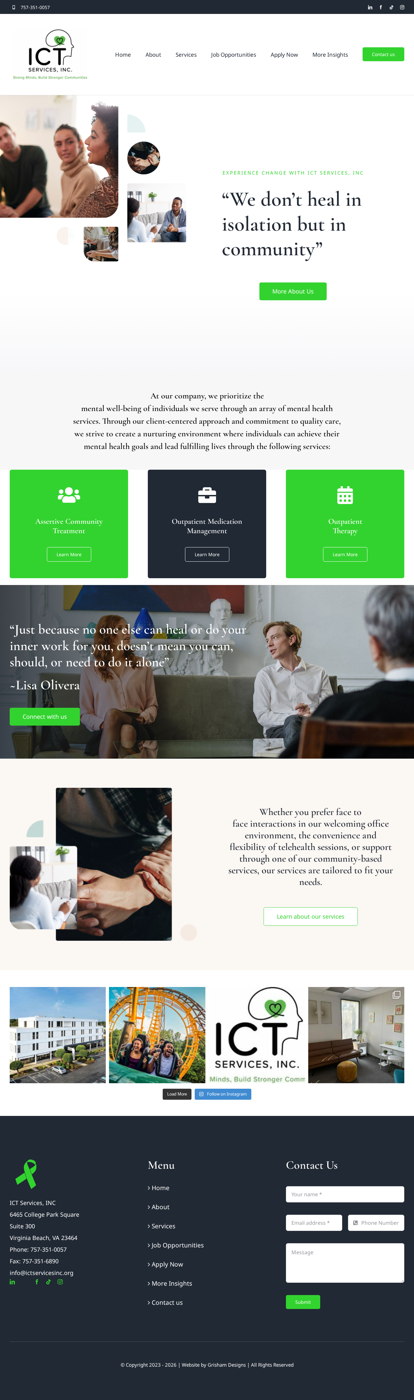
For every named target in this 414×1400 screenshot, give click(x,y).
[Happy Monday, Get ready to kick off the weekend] (157, 1035)
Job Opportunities (178, 1245)
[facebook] (381, 7)
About (160, 1207)
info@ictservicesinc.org (41, 1273)
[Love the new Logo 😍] (257, 1035)
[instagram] (402, 7)
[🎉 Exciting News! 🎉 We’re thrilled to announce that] (58, 1035)
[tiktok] (391, 7)
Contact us (167, 1302)
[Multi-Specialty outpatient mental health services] (356, 1035)
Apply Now (167, 1264)
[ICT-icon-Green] (26, 1161)
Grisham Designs (227, 1364)
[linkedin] (370, 7)
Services (163, 1226)
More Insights (172, 1283)
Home (160, 1188)
